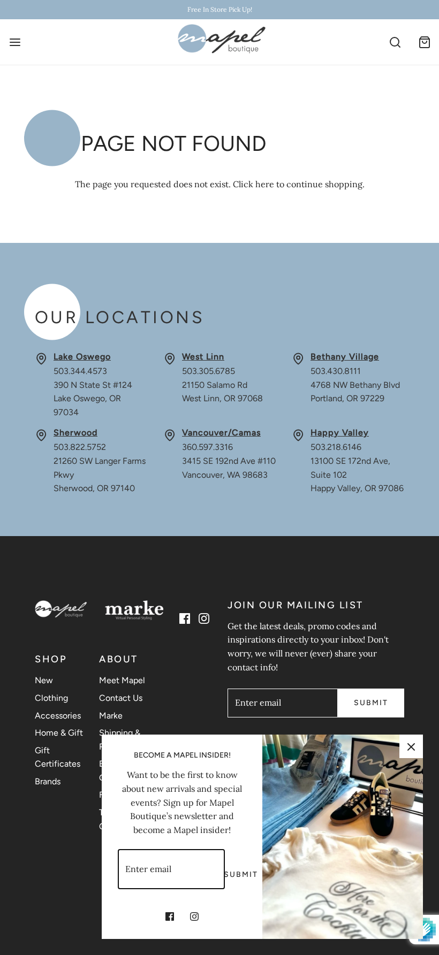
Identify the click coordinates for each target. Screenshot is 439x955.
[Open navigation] (14, 42)
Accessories (58, 715)
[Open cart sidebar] (424, 42)
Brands (47, 781)
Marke (111, 715)
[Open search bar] (395, 42)
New (44, 680)
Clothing (51, 698)
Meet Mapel (122, 680)
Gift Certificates (57, 757)
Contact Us (120, 698)
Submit (371, 702)
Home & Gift (59, 733)
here (264, 184)
